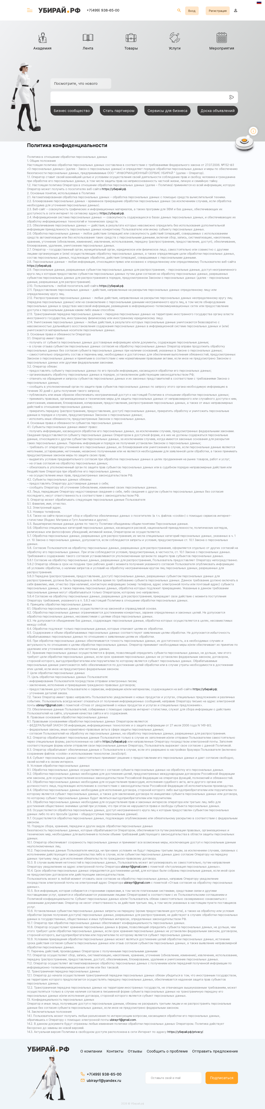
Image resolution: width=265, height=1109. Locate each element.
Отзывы (135, 1051)
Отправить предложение (215, 1051)
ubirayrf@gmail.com (49, 705)
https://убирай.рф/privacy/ (185, 1032)
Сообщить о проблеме (167, 1051)
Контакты (115, 1051)
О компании (91, 1051)
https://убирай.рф (114, 189)
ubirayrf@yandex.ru (104, 1080)
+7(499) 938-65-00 (103, 10)
